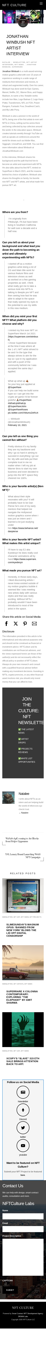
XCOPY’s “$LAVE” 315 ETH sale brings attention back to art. (22, 1061)
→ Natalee (23, 813)
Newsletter (23, 1101)
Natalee (6, 62)
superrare (17, 67)
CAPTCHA (7, 1280)
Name (5, 1210)
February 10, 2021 (17, 425)
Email (5, 1223)
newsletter (19, 62)
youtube (23, 1154)
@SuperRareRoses (18, 409)
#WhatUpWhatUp (17, 403)
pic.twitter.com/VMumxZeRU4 (23, 412)
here (23, 1175)
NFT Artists (19, 984)
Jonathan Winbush (10, 71)
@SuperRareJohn (17, 406)
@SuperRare (14, 387)
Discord (23, 1119)
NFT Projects (35, 917)
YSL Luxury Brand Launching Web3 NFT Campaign (22, 856)
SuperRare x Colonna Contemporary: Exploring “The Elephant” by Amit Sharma (22, 997)
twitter (23, 1137)
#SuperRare (25, 400)
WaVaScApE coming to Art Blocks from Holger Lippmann (22, 840)
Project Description (11, 1236)
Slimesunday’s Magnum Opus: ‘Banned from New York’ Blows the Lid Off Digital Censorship (22, 930)
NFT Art (17, 917)
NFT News (19, 64)
